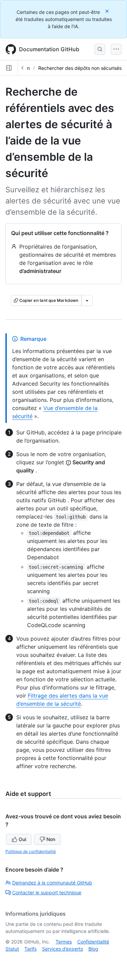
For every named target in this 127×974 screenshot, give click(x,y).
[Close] (107, 11)
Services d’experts (62, 949)
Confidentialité (93, 941)
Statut (12, 949)
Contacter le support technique (46, 892)
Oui (22, 839)
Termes (64, 941)
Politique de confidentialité (30, 851)
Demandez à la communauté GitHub (52, 882)
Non (50, 839)
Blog (93, 949)
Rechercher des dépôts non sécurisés (80, 68)
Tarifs (30, 949)
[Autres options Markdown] (87, 300)
